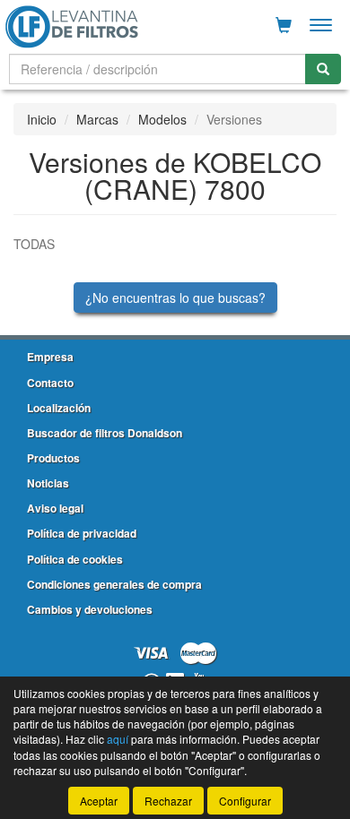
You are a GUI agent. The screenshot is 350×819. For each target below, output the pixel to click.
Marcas (97, 119)
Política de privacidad (81, 533)
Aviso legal (55, 508)
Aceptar (99, 800)
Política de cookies (75, 559)
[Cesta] (284, 25)
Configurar (245, 800)
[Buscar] (323, 69)
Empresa (50, 357)
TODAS (34, 244)
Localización (59, 408)
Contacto (50, 383)
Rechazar (168, 800)
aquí (117, 738)
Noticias (48, 483)
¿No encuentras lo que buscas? (175, 297)
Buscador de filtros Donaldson (104, 433)
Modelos (162, 119)
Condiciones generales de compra (114, 584)
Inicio (42, 119)
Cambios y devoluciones (90, 609)
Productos (53, 458)
